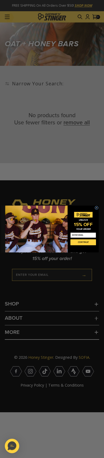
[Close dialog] (96, 207)
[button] (12, 446)
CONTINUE (83, 242)
